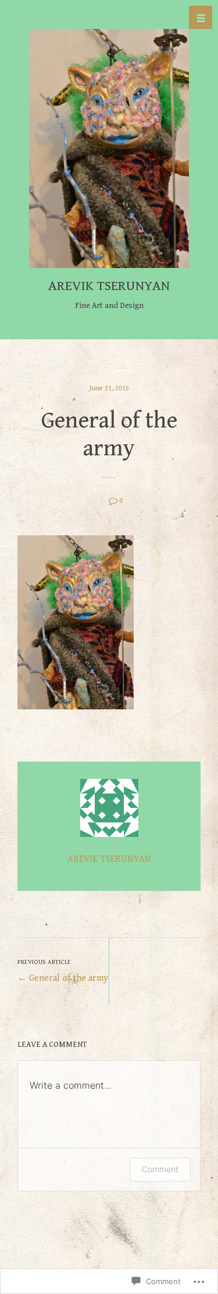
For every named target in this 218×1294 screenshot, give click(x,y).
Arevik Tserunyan (109, 286)
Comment (160, 1169)
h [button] (201, 18)
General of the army (62, 971)
